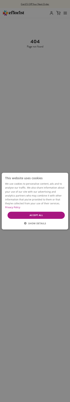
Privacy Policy (12, 207)
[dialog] (35, 201)
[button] (35, 223)
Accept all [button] (36, 215)
